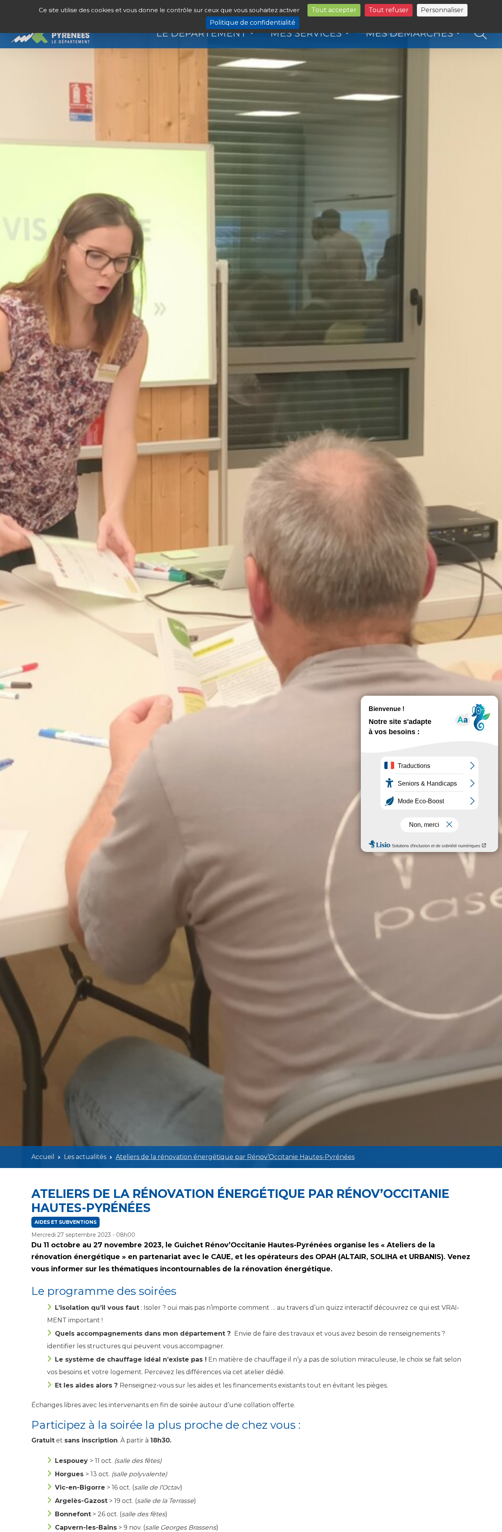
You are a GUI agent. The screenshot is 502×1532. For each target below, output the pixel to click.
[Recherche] (480, 33)
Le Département (201, 33)
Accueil (43, 1157)
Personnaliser (442, 10)
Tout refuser (389, 10)
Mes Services (306, 33)
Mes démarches (409, 33)
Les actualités (85, 1157)
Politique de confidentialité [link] (252, 22)
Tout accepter (333, 10)
